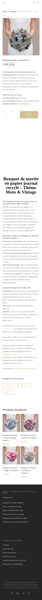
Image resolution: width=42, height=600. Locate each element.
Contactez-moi (8, 329)
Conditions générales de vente (14, 560)
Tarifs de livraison (9, 556)
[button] (38, 3)
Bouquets (13, 12)
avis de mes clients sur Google (25, 368)
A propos (6, 545)
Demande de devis (10, 553)
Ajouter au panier (29, 114)
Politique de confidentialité (13, 564)
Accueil (5, 12)
